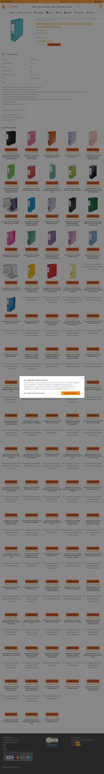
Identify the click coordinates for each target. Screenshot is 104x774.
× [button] (81, 378)
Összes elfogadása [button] (70, 393)
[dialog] (52, 387)
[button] (34, 393)
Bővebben (72, 389)
